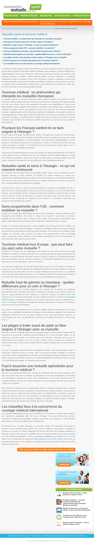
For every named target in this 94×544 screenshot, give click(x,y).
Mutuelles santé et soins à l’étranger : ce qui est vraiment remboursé (31, 45)
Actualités (57, 19)
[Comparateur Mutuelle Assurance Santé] (22, 8)
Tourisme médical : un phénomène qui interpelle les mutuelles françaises (33, 39)
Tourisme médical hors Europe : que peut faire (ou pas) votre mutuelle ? (32, 51)
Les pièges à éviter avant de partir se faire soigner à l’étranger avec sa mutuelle (35, 57)
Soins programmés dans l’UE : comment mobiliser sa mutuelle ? (29, 48)
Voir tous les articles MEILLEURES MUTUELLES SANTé (46, 449)
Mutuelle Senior (11, 15)
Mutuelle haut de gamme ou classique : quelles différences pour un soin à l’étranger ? (38, 54)
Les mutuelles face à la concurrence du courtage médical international (32, 64)
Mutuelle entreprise (29, 15)
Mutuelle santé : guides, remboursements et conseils (37, 28)
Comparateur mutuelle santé (10, 28)
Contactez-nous (37, 536)
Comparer (64, 465)
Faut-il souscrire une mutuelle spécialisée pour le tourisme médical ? (31, 60)
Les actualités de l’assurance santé (19, 536)
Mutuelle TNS (46, 15)
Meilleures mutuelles (41, 19)
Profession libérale (81, 15)
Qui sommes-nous (80, 536)
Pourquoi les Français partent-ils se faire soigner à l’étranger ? (29, 42)
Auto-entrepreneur (62, 15)
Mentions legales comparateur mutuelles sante (58, 536)
